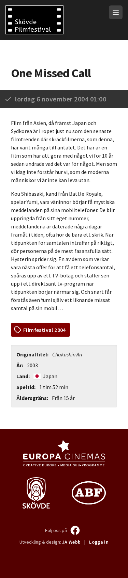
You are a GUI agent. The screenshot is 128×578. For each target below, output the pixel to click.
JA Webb (71, 542)
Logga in (99, 542)
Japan (49, 376)
